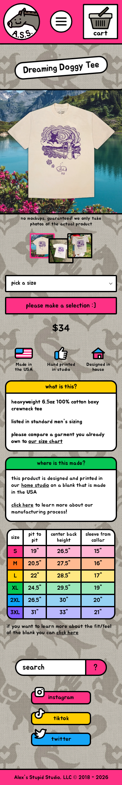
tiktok (61, 718)
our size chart (45, 441)
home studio (35, 485)
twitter (61, 739)
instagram (61, 697)
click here (22, 505)
